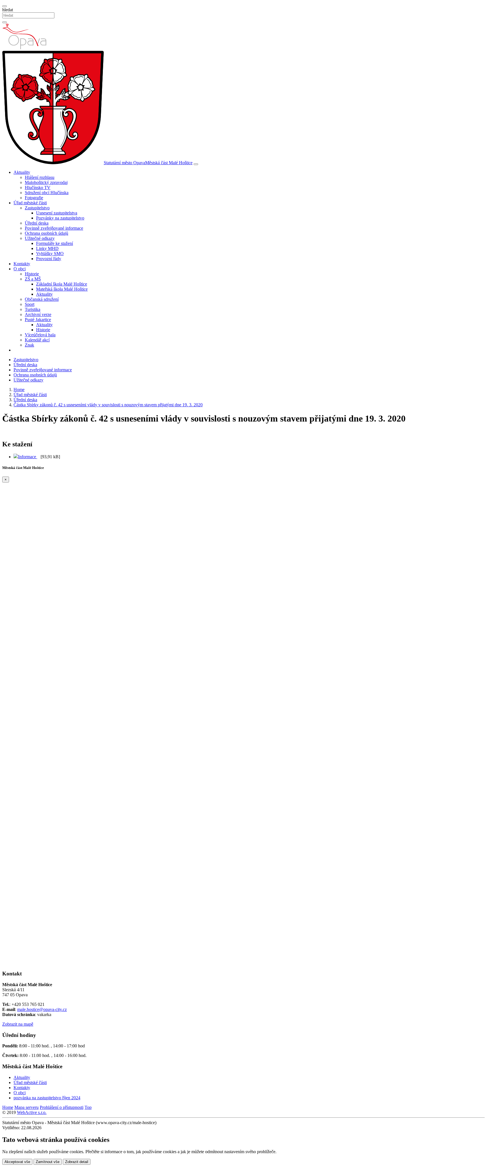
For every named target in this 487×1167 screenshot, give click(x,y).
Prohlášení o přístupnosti (61, 1107)
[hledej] (4, 22)
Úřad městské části (30, 1082)
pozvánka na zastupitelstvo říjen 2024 (47, 1097)
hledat (7, 9)
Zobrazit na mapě (17, 1024)
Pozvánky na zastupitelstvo (60, 218)
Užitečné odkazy (28, 380)
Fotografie (34, 197)
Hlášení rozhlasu (39, 177)
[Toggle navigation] (196, 164)
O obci (20, 1092)
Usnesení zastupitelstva (56, 212)
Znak (29, 345)
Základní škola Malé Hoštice (61, 284)
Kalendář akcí (37, 339)
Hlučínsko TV (37, 187)
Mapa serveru (26, 1107)
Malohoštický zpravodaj (46, 182)
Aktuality (44, 294)
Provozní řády (48, 258)
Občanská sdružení (42, 299)
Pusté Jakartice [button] (38, 319)
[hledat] (4, 6)
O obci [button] (20, 268)
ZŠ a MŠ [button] (33, 279)
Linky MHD (47, 248)
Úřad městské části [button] (30, 202)
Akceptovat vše (17, 1162)
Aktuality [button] (22, 172)
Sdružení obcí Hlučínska (46, 192)
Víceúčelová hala (40, 334)
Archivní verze (38, 314)
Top (88, 1107)
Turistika (32, 309)
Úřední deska (36, 223)
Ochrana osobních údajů (46, 233)
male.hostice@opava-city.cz (42, 1009)
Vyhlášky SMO (50, 253)
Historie (32, 273)
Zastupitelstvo (26, 359)
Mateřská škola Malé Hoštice (62, 289)
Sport (29, 304)
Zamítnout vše (47, 1162)
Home (7, 1107)
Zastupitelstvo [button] (37, 207)
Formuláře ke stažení (54, 243)
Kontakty (22, 263)
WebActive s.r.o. (32, 1112)
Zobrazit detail (76, 1162)
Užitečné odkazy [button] (40, 238)
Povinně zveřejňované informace (54, 228)
